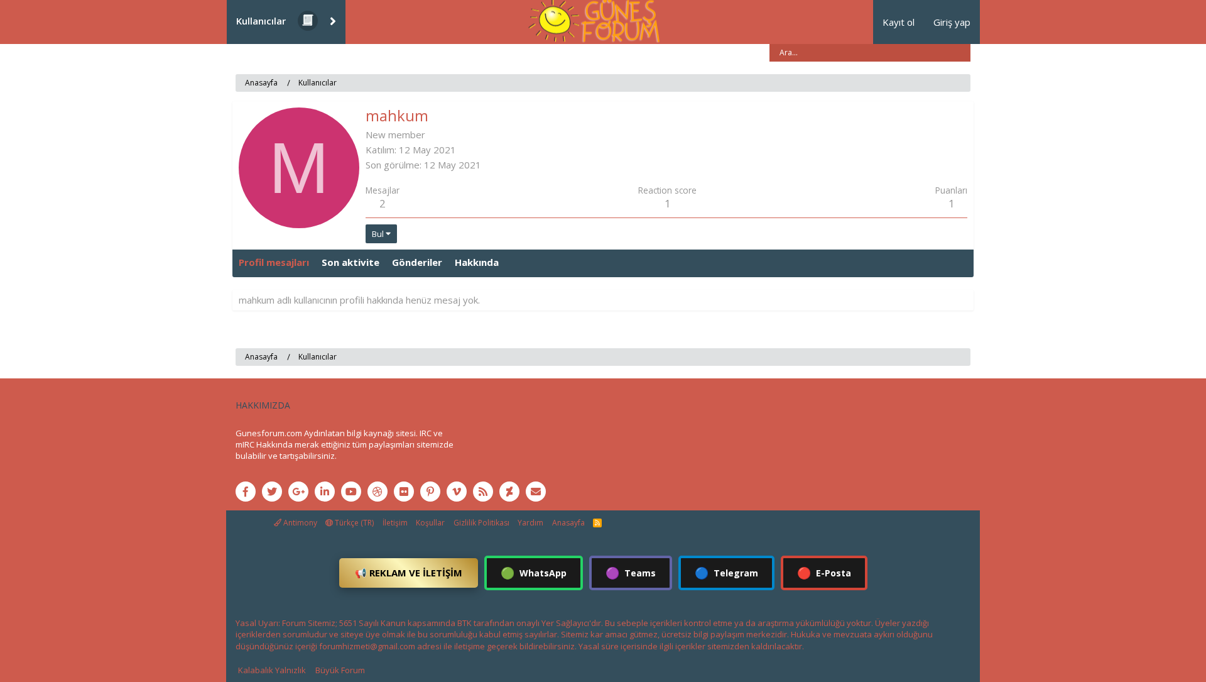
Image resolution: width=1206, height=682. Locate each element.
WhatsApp (534, 572)
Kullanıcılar (261, 20)
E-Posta (824, 572)
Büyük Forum (340, 670)
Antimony (299, 522)
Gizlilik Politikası (481, 522)
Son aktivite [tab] (350, 262)
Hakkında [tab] (477, 262)
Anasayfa (568, 522)
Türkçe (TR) (353, 522)
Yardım (530, 522)
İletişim (395, 522)
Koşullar (430, 522)
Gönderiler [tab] (417, 262)
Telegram (726, 572)
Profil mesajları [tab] (274, 262)
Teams (631, 572)
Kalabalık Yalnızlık (272, 670)
